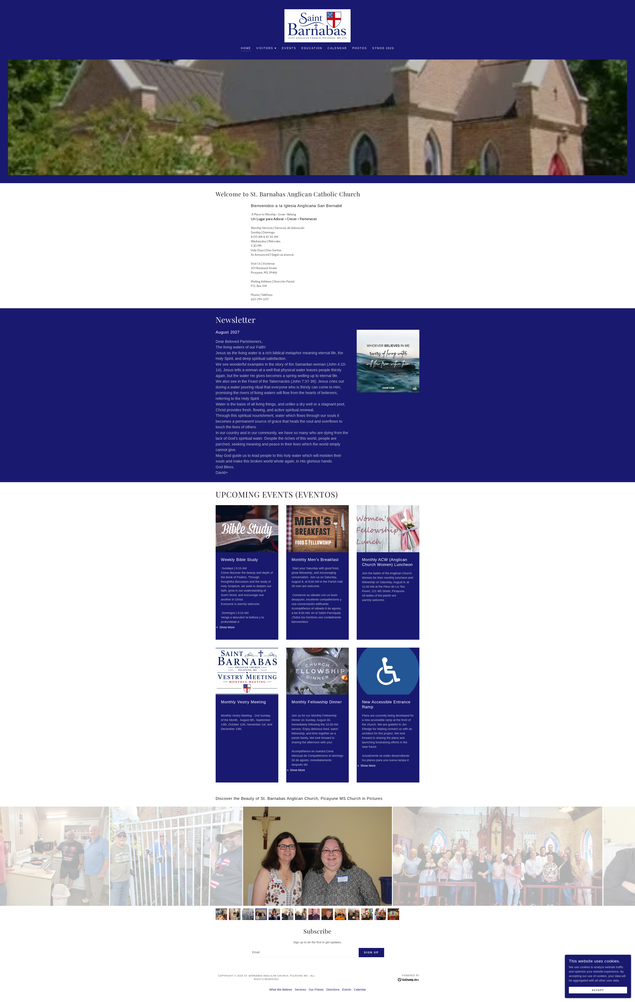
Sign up (371, 952)
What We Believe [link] (280, 989)
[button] (266, 48)
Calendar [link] (337, 48)
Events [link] (289, 48)
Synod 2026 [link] (383, 48)
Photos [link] (359, 48)
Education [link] (311, 48)
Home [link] (246, 48)
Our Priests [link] (316, 989)
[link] (317, 25)
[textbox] (303, 952)
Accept (598, 990)
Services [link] (300, 989)
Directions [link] (332, 989)
